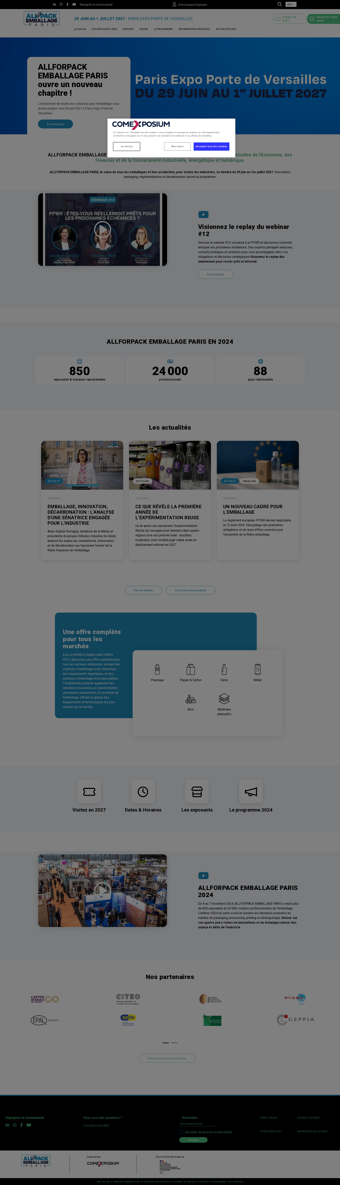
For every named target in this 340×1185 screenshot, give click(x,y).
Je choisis (126, 146)
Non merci (177, 146)
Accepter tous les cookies (211, 146)
